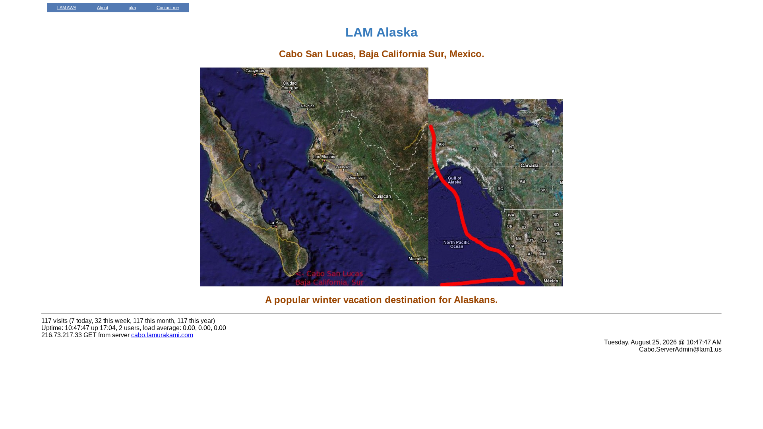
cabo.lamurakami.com (162, 335)
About (102, 7)
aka (132, 7)
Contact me (168, 7)
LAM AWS (66, 7)
